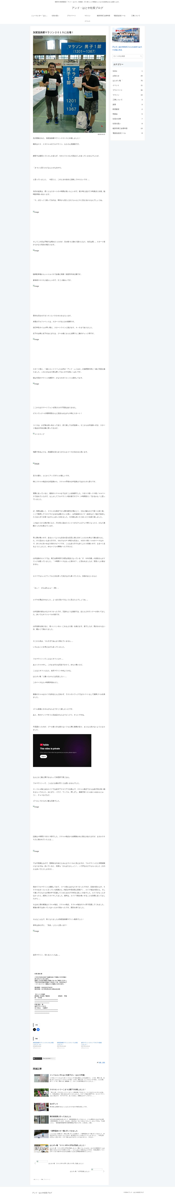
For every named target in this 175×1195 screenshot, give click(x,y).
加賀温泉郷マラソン (50, 1058)
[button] (141, 56)
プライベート (38, 1058)
